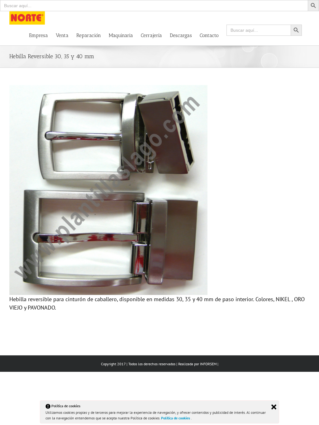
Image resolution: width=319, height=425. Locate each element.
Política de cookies (176, 418)
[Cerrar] (273, 406)
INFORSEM (208, 364)
